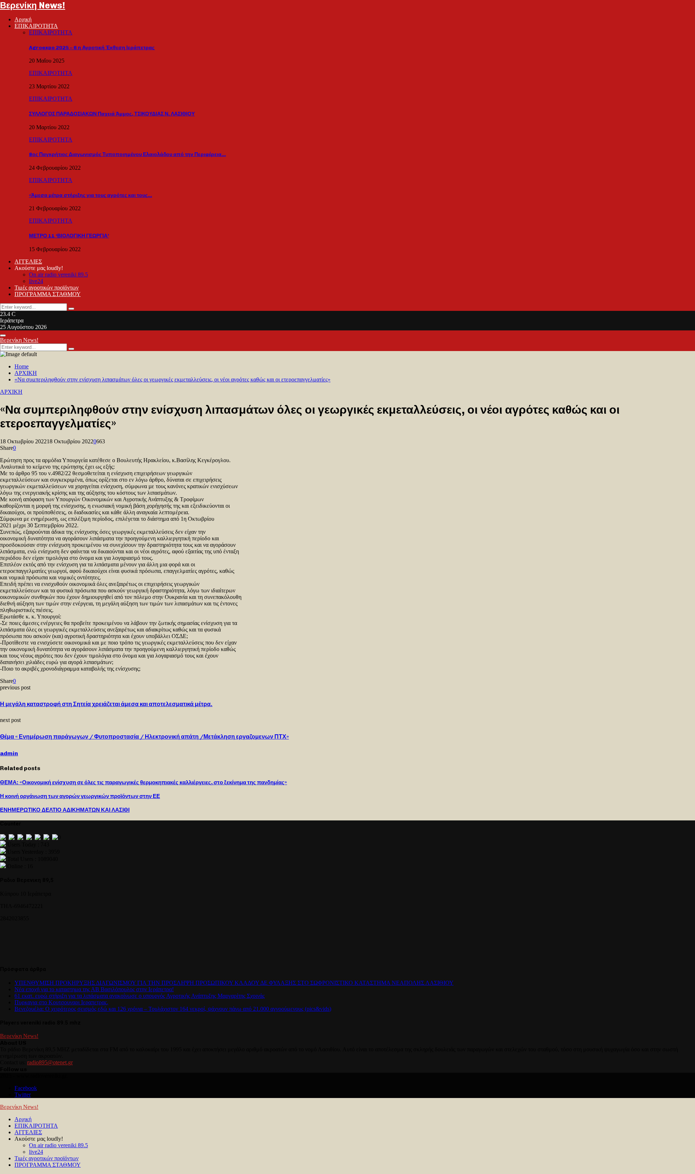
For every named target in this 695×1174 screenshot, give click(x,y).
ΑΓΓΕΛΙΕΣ (28, 261)
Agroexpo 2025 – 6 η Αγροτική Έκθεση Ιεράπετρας (92, 48)
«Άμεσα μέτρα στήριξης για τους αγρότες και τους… (90, 195)
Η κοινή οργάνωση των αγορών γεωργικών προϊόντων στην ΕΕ (80, 796)
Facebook (25, 1088)
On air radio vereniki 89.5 (58, 274)
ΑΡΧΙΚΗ (11, 392)
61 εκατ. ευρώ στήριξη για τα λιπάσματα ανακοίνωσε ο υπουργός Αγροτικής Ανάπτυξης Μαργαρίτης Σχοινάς (139, 996)
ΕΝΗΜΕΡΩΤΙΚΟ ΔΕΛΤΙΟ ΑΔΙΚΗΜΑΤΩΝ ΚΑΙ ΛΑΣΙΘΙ (65, 810)
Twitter (22, 1094)
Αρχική (22, 19)
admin (9, 753)
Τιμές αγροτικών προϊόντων (46, 287)
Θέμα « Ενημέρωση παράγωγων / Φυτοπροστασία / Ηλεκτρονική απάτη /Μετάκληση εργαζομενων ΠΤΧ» (144, 736)
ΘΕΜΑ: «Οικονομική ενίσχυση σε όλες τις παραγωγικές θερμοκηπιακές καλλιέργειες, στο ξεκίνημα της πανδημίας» (143, 782)
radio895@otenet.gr (50, 1062)
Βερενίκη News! (32, 5)
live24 (36, 281)
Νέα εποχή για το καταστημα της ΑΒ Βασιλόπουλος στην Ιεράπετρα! (94, 989)
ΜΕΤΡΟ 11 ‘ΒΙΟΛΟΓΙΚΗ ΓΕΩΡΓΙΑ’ (69, 236)
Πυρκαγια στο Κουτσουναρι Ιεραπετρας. (61, 1002)
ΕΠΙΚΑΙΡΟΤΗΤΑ (36, 26)
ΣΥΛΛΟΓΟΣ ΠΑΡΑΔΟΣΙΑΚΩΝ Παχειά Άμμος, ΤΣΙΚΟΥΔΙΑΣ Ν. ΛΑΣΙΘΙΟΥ (112, 114)
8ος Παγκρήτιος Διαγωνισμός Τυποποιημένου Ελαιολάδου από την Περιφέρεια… (127, 154)
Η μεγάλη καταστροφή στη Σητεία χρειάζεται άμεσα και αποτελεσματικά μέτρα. (106, 704)
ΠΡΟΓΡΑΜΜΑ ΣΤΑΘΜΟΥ (47, 294)
